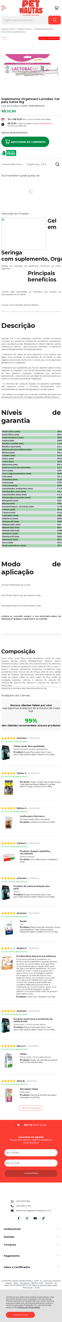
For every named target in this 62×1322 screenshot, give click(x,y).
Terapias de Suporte (44, 29)
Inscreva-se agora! (31, 1137)
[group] (31, 1125)
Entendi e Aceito (20, 1315)
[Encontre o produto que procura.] (54, 20)
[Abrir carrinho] (56, 8)
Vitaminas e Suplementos (13, 31)
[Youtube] (35, 1220)
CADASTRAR (31, 1173)
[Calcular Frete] (57, 164)
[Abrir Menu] (3, 8)
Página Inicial (8, 29)
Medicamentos (25, 29)
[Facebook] (18, 1220)
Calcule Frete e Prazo (12, 164)
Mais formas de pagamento (14, 132)
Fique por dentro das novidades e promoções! (31, 1141)
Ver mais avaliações (31, 1108)
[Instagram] (27, 1220)
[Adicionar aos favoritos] (4, 38)
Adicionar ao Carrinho (28, 141)
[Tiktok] (43, 1220)
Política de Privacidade (28, 1307)
